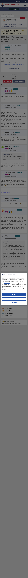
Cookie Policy (7, 283)
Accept (14, 295)
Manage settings (14, 302)
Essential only (14, 299)
